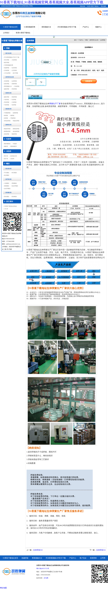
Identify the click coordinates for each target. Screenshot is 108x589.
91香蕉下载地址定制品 (10, 206)
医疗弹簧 (15, 73)
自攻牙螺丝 (7, 188)
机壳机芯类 (13, 156)
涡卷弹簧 (14, 83)
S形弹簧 (14, 105)
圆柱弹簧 (6, 97)
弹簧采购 (82, 6)
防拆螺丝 (14, 196)
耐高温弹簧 (16, 128)
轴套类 (6, 146)
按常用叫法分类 (94, 40)
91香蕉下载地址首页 (10, 27)
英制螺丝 (14, 183)
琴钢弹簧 (13, 118)
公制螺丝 (6, 183)
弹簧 (86, 40)
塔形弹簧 (14, 97)
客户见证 (83, 558)
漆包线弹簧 (7, 120)
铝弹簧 (6, 118)
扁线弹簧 (6, 89)
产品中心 (86, 27)
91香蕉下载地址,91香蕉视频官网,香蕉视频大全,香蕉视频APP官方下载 (51, 2)
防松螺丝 (6, 196)
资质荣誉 (93, 558)
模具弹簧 (6, 62)
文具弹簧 (14, 70)
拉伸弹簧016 (101, 550)
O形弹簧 (14, 102)
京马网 (46, 578)
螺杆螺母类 (7, 143)
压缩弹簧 (6, 81)
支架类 (12, 158)
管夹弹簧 (6, 60)
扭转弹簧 (6, 83)
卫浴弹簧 (14, 60)
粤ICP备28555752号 (42, 568)
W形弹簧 (6, 105)
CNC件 (6, 209)
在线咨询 (88, 81)
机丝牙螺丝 (15, 186)
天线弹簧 (16, 86)
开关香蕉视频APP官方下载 (66, 27)
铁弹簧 (6, 115)
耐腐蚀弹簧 (7, 131)
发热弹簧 (6, 134)
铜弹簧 (12, 115)
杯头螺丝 (14, 172)
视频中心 (98, 27)
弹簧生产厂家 (55, 104)
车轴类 (15, 143)
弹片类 (6, 156)
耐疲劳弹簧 (7, 128)
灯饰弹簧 (6, 70)
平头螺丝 (6, 172)
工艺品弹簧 (7, 73)
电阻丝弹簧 (16, 120)
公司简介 (6, 33)
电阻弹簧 (14, 134)
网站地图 (103, 6)
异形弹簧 (14, 89)
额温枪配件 (13, 146)
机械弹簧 (6, 68)
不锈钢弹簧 (7, 113)
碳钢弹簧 (15, 113)
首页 (75, 40)
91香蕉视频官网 (29, 27)
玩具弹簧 (14, 68)
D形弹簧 (6, 99)
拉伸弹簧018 (38, 550)
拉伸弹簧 (14, 81)
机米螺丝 (6, 175)
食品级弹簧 (16, 131)
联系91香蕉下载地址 (93, 6)
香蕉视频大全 (46, 27)
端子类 (6, 158)
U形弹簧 (13, 99)
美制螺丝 (6, 186)
